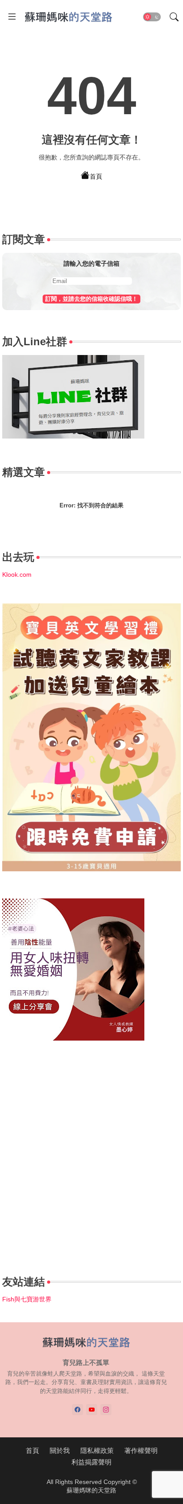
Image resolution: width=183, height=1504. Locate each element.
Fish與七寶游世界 (27, 1299)
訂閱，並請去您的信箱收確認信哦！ (91, 298)
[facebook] (77, 1409)
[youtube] (91, 1409)
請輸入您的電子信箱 (91, 263)
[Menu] (12, 17)
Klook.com (17, 574)
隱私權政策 (97, 1450)
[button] (152, 16)
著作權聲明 (141, 1450)
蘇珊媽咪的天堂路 (91, 1490)
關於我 (60, 1450)
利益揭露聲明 (91, 1462)
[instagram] (105, 1409)
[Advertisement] (91, 1158)
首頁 (96, 176)
